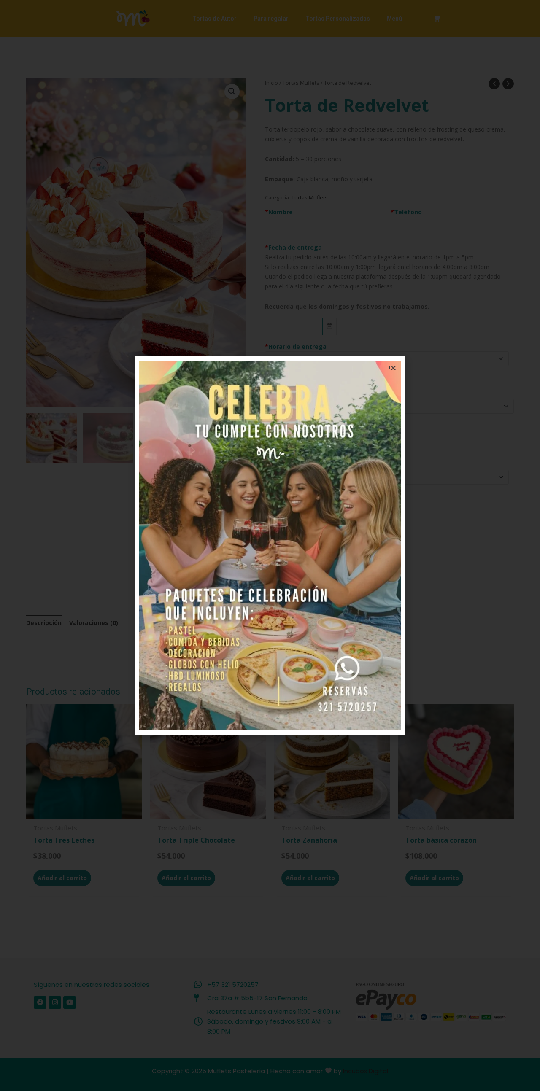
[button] (393, 368)
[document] (270, 545)
